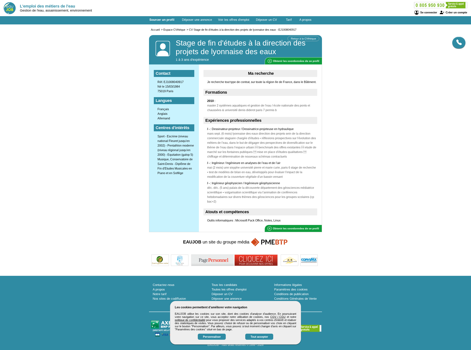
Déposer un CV (266, 19)
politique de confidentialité (190, 320)
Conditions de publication (291, 294)
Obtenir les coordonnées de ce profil (295, 228)
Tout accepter (259, 336)
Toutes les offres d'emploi (229, 289)
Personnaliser (212, 336)
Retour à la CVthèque (303, 38)
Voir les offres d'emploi (233, 19)
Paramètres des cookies (291, 289)
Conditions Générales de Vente (295, 298)
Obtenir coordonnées (295, 60)
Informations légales (288, 285)
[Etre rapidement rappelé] (457, 42)
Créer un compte (456, 12)
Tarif (289, 19)
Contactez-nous (163, 285)
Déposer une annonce (197, 19)
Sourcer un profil (161, 19)
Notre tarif (160, 294)
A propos (305, 19)
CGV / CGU (278, 316)
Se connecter (428, 12)
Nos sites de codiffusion (169, 298)
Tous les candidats (224, 285)
